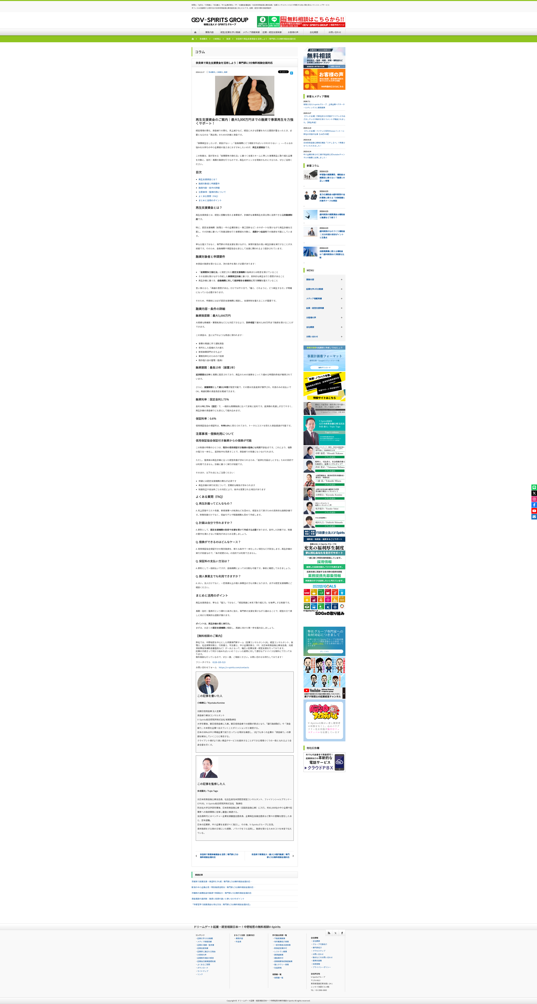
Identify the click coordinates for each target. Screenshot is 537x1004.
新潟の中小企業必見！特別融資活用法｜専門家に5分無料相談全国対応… (223, 887)
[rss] (329, 933)
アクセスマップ (319, 950)
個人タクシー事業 (281, 964)
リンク (200, 974)
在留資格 (278, 967)
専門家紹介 (317, 947)
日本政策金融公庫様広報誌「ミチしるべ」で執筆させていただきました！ (324, 144)
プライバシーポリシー (322, 967)
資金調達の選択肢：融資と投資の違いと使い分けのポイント (218, 898)
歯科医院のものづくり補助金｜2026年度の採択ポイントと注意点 (332, 234)
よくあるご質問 (203, 964)
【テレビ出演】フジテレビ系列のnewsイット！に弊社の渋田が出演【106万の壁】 (323, 132)
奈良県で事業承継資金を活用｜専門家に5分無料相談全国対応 (219, 855)
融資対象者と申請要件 (209, 183)
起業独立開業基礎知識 (206, 961)
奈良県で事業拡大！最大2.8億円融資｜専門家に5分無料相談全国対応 (270, 855)
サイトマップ (202, 971)
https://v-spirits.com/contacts (234, 667)
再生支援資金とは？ (208, 179)
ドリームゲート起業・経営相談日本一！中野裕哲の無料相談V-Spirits (266, 1000)
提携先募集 (317, 960)
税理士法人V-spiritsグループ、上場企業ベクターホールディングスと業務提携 (324, 106)
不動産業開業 (279, 938)
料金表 (238, 941)
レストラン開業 (280, 951)
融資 (228, 38)
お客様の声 (311, 317)
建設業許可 (278, 958)
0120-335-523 (219, 662)
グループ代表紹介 (320, 944)
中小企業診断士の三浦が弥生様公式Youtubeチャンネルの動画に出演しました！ (324, 156)
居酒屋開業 (278, 954)
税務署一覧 (278, 977)
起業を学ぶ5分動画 (314, 289)
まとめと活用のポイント (210, 200)
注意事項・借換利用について (212, 191)
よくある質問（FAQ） (209, 196)
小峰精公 (217, 38)
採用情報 (316, 964)
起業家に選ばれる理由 (206, 951)
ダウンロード (202, 967)
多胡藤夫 (203, 38)
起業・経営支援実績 (315, 308)
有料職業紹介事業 (281, 941)
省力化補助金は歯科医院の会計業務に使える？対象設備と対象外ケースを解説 (332, 197)
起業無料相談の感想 (205, 958)
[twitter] (335, 933)
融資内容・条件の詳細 (209, 187)
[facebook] (342, 933)
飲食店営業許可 (280, 948)
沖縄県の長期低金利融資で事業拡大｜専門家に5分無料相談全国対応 (221, 893)
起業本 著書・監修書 (205, 945)
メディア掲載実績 (314, 298)
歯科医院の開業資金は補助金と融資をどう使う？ (332, 216)
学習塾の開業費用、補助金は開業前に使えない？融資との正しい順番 (332, 177)
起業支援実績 (202, 948)
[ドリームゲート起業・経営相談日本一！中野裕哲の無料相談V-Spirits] (220, 23)
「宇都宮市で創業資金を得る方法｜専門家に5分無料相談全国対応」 (221, 904)
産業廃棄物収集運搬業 (283, 961)
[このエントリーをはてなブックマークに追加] (291, 72)
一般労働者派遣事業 (282, 945)
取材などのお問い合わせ (323, 957)
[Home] (194, 38)
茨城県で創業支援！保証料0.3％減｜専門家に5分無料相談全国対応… (222, 881)
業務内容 (310, 279)
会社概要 (310, 327)
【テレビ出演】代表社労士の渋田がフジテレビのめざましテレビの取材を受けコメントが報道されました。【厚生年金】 (324, 119)
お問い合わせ (312, 336)
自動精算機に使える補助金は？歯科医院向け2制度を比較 (332, 254)
